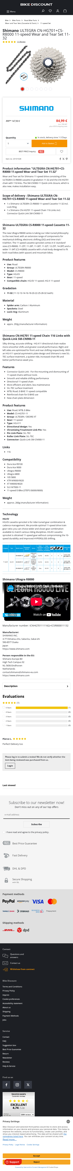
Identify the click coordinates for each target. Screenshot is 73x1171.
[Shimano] (36, 108)
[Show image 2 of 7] (27, 89)
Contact (6, 1037)
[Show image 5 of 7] (41, 89)
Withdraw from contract (22, 969)
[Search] (43, 11)
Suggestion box (9, 1045)
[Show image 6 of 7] (45, 89)
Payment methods (13, 894)
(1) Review (21, 42)
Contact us (15, 963)
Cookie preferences (11, 999)
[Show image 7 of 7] (50, 89)
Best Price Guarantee (12, 1049)
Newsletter (7, 1057)
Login (10, 765)
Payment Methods (11, 1015)
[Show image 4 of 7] (36, 89)
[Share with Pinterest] (66, 159)
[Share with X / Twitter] (63, 159)
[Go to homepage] (36, 4)
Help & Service (9, 1066)
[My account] (57, 11)
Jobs (4, 1020)
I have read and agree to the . (27, 832)
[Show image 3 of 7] (31, 89)
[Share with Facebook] (59, 159)
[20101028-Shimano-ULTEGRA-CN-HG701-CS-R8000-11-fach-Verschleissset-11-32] (36, 65)
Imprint (6, 995)
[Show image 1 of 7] (22, 89)
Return (6, 1053)
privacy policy (42, 832)
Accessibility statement (12, 1003)
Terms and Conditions (12, 986)
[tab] (36, 686)
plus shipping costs (58, 126)
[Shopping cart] (65, 11)
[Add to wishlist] (61, 151)
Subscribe (36, 824)
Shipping (6, 1011)
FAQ (4, 1041)
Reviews (6, 1061)
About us (7, 1007)
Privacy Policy (9, 990)
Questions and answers (17, 956)
